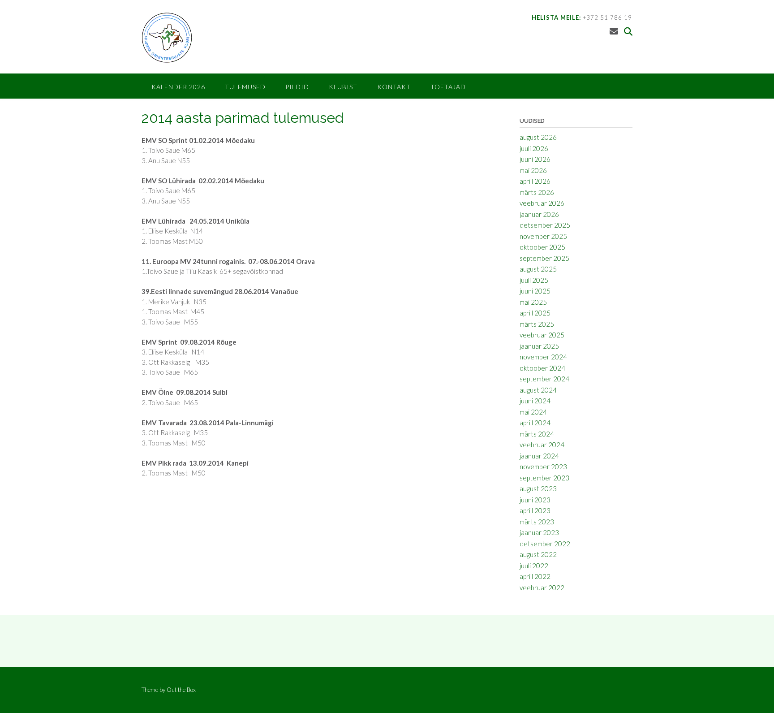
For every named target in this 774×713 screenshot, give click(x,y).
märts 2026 (537, 192)
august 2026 (538, 137)
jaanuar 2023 (539, 532)
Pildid (297, 87)
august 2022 (538, 554)
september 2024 (544, 379)
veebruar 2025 (542, 335)
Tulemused (245, 87)
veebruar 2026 (542, 203)
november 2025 (543, 236)
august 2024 (538, 390)
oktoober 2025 (542, 247)
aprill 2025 (535, 313)
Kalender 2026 (178, 87)
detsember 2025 (545, 225)
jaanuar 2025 (539, 346)
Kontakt (394, 87)
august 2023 (538, 488)
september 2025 (544, 258)
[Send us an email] (614, 31)
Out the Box (181, 689)
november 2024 (543, 357)
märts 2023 (537, 522)
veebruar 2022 (542, 587)
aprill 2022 (535, 576)
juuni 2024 (535, 401)
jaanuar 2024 (539, 456)
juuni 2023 (535, 500)
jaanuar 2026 (539, 214)
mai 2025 (533, 302)
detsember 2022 (545, 544)
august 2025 (538, 269)
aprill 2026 (535, 181)
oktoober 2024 (542, 368)
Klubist (343, 87)
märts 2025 (537, 324)
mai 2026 (533, 170)
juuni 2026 (535, 159)
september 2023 (544, 478)
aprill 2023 (535, 510)
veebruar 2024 (542, 445)
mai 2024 (533, 412)
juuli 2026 (534, 148)
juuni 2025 (535, 291)
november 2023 (543, 466)
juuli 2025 (534, 280)
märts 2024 (537, 434)
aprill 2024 (535, 423)
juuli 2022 (534, 566)
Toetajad (448, 87)
